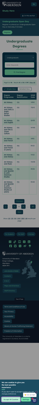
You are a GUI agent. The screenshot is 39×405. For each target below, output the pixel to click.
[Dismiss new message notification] (36, 392)
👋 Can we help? (29, 395)
